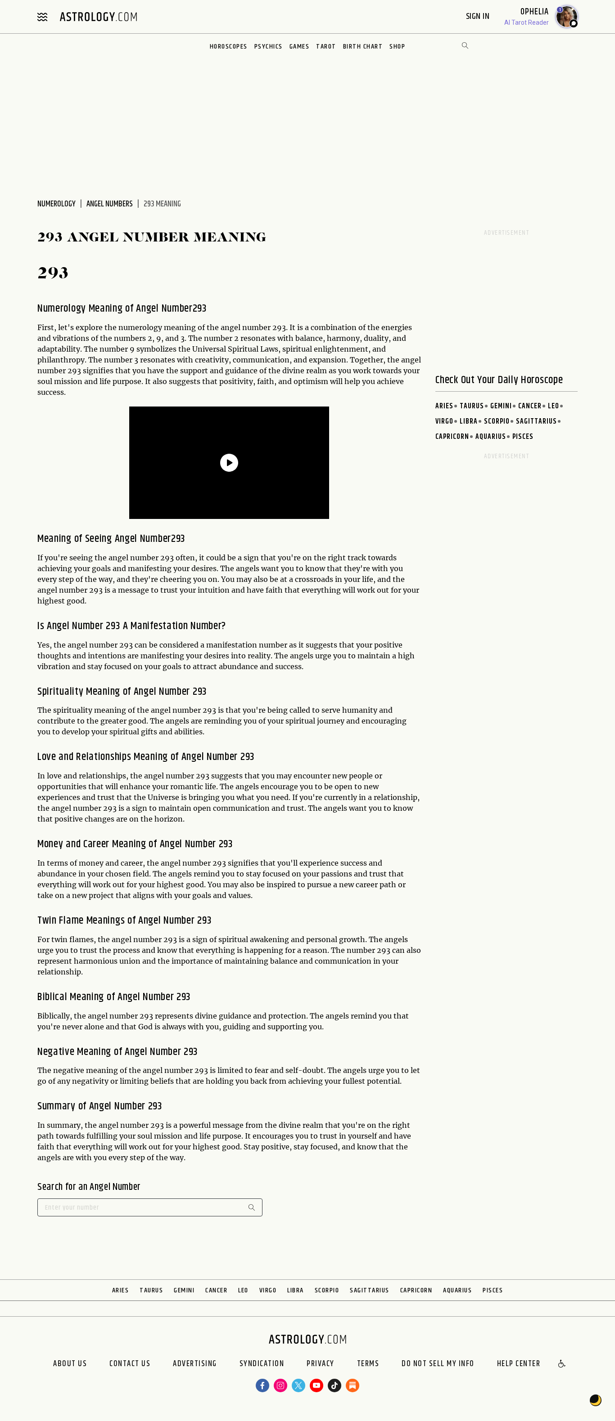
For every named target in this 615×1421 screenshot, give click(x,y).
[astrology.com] (98, 16)
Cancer (530, 406)
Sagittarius (536, 421)
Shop (397, 46)
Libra (469, 421)
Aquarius (490, 436)
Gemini (501, 406)
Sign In (479, 16)
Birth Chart (363, 46)
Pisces (523, 436)
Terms (368, 1364)
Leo (553, 406)
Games (299, 46)
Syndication (262, 1364)
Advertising (195, 1364)
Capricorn (452, 436)
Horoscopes (229, 46)
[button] (562, 1364)
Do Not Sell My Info (438, 1364)
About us (70, 1364)
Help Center (519, 1364)
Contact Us (129, 1364)
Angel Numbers (109, 204)
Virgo (444, 421)
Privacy (321, 1364)
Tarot (326, 46)
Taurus (472, 406)
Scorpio (497, 421)
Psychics (268, 46)
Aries (444, 406)
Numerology (56, 204)
